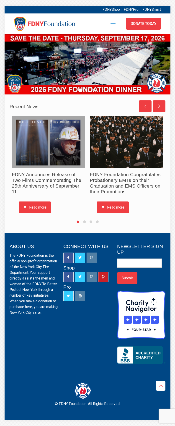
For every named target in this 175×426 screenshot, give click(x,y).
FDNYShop (111, 9)
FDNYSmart (151, 9)
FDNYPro (131, 9)
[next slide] (159, 106)
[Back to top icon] (160, 386)
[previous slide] (145, 106)
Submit (127, 278)
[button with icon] (68, 258)
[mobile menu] (113, 24)
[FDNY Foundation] (45, 23)
